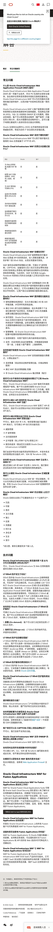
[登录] (43, 4)
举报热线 (6, 917)
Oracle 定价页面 (28, 670)
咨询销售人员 (39, 927)
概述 (4, 69)
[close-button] (49, 927)
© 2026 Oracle (8, 905)
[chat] (28, 927)
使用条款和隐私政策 (25, 905)
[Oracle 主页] (10, 5)
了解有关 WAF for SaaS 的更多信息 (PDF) (18, 812)
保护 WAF (36, 720)
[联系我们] (48, 4)
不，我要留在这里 (14, 33)
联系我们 (15, 917)
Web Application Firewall (34, 762)
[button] (4, 4)
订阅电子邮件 (41, 913)
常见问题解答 (15, 69)
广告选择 (22, 913)
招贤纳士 (31, 913)
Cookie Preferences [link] (9, 913)
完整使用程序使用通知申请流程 (14, 909)
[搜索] (32, 4)
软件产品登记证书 (41, 905)
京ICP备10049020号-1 (35, 909)
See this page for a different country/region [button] (24, 39)
